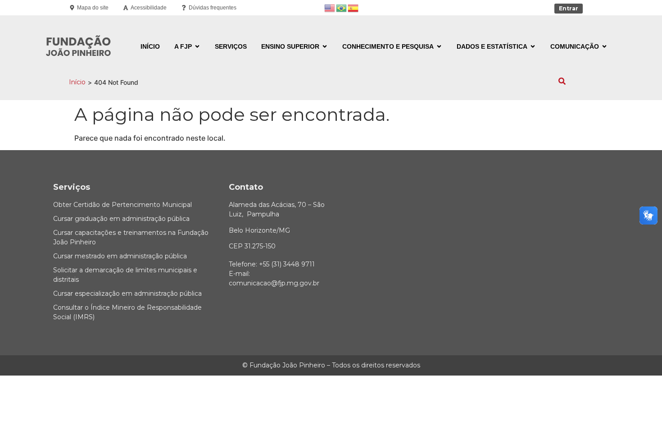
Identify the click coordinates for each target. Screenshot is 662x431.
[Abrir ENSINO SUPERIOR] (325, 46)
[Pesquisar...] (562, 82)
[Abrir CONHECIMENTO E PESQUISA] (439, 46)
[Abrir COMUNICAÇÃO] (604, 46)
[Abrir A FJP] (197, 46)
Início (77, 82)
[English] (330, 7)
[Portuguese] (342, 7)
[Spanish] (353, 7)
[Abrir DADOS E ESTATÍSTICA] (533, 46)
